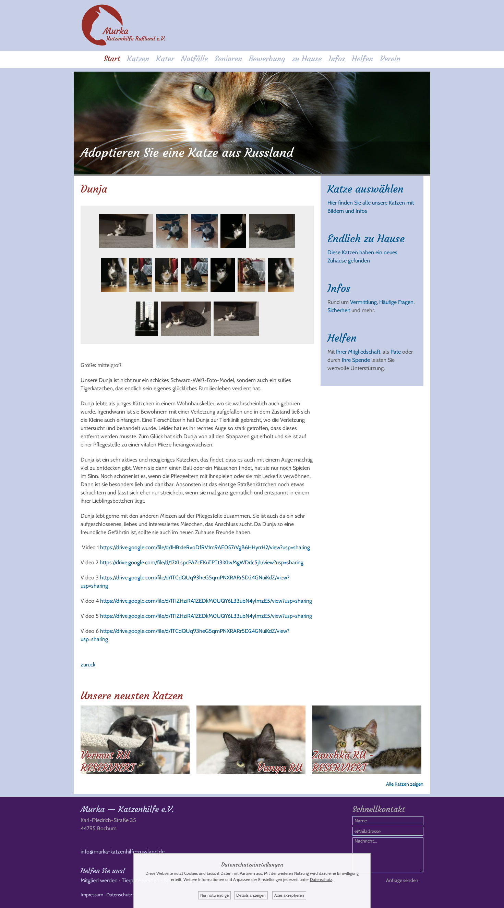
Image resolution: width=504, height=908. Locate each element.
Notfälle (194, 58)
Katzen (138, 58)
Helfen (362, 58)
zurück (88, 664)
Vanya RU (279, 767)
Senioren (228, 58)
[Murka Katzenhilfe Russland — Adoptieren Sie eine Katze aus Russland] (123, 44)
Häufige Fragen (396, 302)
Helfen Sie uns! (103, 870)
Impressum (92, 895)
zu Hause (307, 58)
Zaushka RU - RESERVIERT (343, 761)
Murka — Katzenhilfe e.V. (127, 809)
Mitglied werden (99, 880)
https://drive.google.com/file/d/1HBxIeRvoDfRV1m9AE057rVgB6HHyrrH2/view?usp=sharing (205, 547)
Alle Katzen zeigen (404, 784)
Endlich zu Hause (366, 238)
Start (112, 58)
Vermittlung (363, 302)
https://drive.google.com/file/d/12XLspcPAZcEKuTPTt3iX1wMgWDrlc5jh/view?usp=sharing (201, 562)
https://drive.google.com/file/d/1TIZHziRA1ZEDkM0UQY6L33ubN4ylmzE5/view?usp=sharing (206, 601)
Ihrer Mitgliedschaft (358, 351)
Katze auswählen (365, 189)
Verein (390, 58)
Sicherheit (338, 310)
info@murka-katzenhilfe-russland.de (123, 851)
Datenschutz (119, 895)
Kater (165, 58)
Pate (396, 351)
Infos (336, 58)
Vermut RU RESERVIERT (108, 761)
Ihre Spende (356, 360)
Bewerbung (267, 58)
